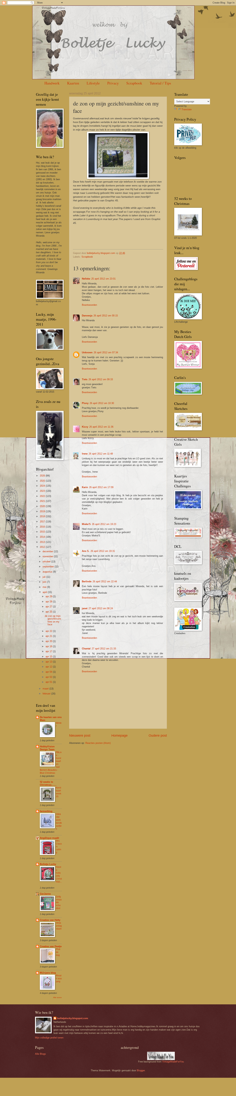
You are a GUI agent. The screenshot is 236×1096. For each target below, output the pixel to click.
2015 (43, 531)
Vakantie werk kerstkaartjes (59, 821)
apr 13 (49, 661)
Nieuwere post (79, 735)
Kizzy (85, 426)
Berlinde (86, 581)
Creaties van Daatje (51, 946)
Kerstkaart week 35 (58, 792)
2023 (43, 491)
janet (84, 608)
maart (46, 688)
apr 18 (49, 646)
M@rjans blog (48, 972)
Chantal (86, 648)
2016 (43, 526)
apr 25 (49, 611)
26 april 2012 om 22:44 (105, 581)
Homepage (119, 735)
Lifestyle (93, 83)
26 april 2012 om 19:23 (104, 524)
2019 (43, 511)
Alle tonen (57, 997)
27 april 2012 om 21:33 (104, 648)
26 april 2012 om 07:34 (106, 352)
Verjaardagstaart (59, 926)
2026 (43, 475)
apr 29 (49, 596)
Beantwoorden (89, 305)
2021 (43, 501)
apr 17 (49, 651)
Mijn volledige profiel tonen (49, 1037)
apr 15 (49, 656)
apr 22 (49, 631)
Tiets (84, 379)
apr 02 (49, 677)
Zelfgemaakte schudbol (59, 902)
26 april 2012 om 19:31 (103, 551)
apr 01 (49, 682)
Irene (85, 453)
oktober (47, 561)
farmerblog (46, 811)
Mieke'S (86, 524)
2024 (43, 485)
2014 (43, 536)
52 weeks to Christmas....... (48, 783)
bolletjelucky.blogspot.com (101, 253)
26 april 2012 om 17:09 (101, 487)
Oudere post (158, 735)
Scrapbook (134, 83)
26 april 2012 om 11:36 (101, 426)
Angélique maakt (49, 838)
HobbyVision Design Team (47, 748)
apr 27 (49, 606)
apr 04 (49, 671)
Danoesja (87, 315)
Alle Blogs (40, 1053)
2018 (43, 516)
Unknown (87, 352)
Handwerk (52, 83)
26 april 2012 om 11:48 (101, 453)
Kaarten (73, 83)
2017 (43, 521)
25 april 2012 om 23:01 (103, 278)
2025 (43, 480)
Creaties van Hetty (50, 920)
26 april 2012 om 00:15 (105, 315)
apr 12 (49, 666)
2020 (43, 506)
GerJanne (45, 893)
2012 (43, 547)
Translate (187, 109)
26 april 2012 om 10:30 (102, 403)
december (48, 551)
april (45, 592)
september (49, 566)
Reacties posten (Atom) (98, 743)
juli (44, 576)
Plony (85, 403)
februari (47, 693)
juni (45, 581)
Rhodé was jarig (59, 978)
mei (45, 587)
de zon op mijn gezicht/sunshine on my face (53, 620)
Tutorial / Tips (160, 83)
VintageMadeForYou (173, 1061)
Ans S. (85, 551)
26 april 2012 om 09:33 (100, 379)
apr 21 (49, 636)
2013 (43, 542)
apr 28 (49, 601)
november (48, 556)
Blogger (141, 1070)
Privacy (113, 83)
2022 (43, 496)
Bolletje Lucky (48, 864)
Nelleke (86, 278)
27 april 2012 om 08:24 (100, 608)
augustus (48, 571)
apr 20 (49, 641)
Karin (85, 487)
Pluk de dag (58, 952)
